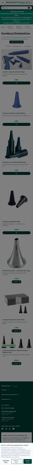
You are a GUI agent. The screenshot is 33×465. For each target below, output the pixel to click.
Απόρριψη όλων (6, 461)
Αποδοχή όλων (27, 461)
